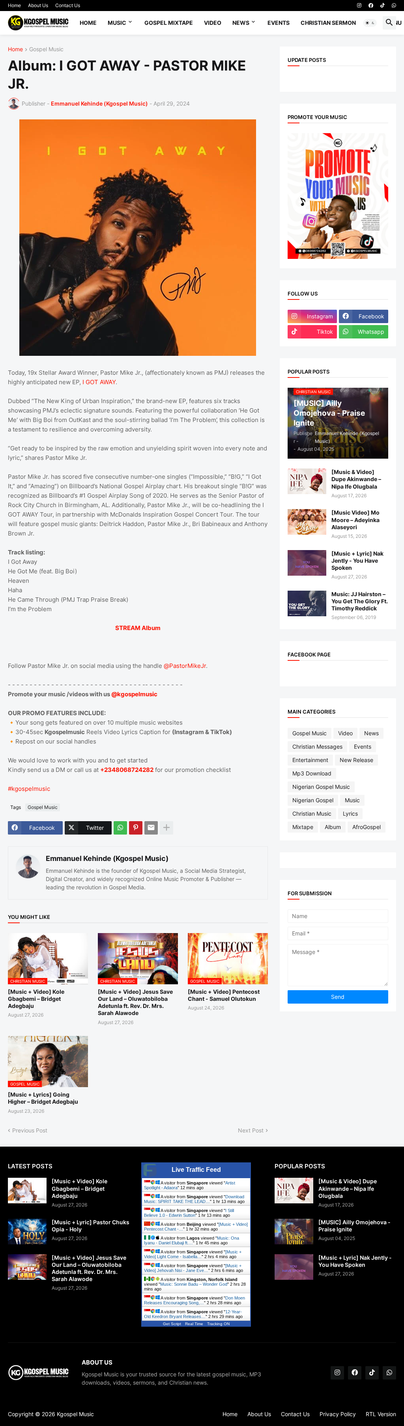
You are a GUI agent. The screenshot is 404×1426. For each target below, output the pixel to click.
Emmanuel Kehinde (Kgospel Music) (107, 858)
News (240, 22)
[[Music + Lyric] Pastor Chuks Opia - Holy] (27, 1231)
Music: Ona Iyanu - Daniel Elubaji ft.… (191, 1240)
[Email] (151, 828)
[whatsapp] (394, 5)
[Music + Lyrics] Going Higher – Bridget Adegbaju (43, 1098)
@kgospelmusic (134, 694)
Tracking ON (218, 1324)
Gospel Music (46, 49)
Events (278, 22)
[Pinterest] (135, 828)
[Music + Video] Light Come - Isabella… (192, 1254)
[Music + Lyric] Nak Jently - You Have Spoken (357, 560)
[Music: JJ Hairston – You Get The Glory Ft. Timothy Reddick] (307, 603)
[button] (370, 23)
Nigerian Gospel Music (321, 786)
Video (212, 22)
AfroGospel (366, 827)
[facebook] (370, 5)
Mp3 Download (311, 773)
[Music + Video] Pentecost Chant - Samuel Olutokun (224, 995)
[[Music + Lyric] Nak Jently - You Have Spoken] (307, 563)
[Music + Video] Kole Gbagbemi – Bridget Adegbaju (36, 998)
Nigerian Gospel (312, 800)
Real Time (194, 1324)
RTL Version (381, 1414)
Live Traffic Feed (196, 1169)
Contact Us (67, 5)
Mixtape (302, 827)
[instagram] (359, 5)
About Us (38, 5)
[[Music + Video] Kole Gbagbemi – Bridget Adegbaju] (27, 1190)
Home (14, 5)
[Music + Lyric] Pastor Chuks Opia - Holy (90, 1226)
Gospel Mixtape (168, 22)
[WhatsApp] (120, 828)
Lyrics (350, 813)
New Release (356, 760)
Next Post (251, 1130)
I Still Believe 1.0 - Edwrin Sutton (189, 1213)
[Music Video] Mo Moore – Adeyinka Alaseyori (355, 519)
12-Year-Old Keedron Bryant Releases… (193, 1314)
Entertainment (310, 760)
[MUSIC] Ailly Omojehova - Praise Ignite (354, 1226)
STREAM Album (138, 628)
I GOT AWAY (99, 382)
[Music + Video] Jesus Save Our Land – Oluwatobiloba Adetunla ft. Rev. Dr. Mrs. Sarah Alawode (135, 1002)
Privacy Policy (338, 1414)
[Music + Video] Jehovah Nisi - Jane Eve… (192, 1268)
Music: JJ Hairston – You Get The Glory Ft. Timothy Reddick (359, 601)
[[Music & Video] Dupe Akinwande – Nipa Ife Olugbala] (307, 481)
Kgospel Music (75, 1414)
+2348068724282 (126, 769)
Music (117, 22)
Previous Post (29, 1130)
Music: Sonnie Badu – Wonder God (193, 1284)
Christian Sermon (328, 22)
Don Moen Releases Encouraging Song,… (194, 1300)
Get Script (172, 1324)
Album (333, 827)
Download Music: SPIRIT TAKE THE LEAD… (194, 1199)
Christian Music (311, 813)
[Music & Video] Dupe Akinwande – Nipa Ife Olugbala (356, 479)
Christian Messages (317, 746)
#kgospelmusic (29, 788)
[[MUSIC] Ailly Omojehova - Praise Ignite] (294, 1231)
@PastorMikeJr (185, 665)
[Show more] (166, 828)
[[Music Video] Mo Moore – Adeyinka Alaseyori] (307, 522)
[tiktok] (382, 5)
